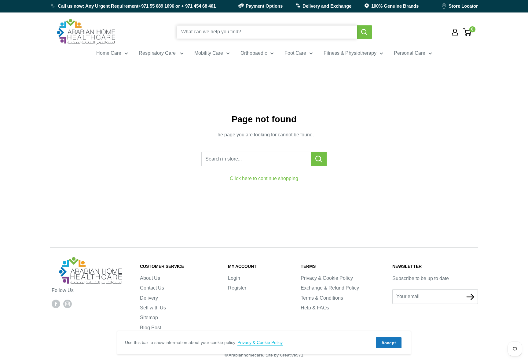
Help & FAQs (315, 307)
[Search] (364, 32)
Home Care (108, 53)
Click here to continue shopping (264, 178)
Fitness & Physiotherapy (350, 53)
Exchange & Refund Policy (330, 287)
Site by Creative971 (284, 355)
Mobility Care (208, 53)
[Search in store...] (319, 159)
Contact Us (152, 287)
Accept (388, 342)
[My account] (455, 32)
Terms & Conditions (322, 298)
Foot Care (295, 53)
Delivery (149, 298)
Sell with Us (153, 307)
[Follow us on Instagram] (67, 303)
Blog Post (150, 327)
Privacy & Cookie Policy (327, 278)
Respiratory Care (158, 53)
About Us (150, 278)
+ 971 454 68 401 (198, 6)
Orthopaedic (253, 53)
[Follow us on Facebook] (56, 303)
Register (237, 287)
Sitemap (149, 317)
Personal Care (409, 53)
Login (234, 278)
